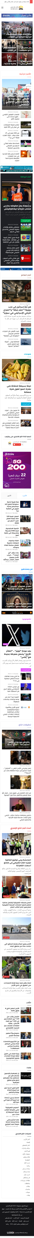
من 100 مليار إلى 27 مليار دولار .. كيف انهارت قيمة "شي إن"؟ (11, 135)
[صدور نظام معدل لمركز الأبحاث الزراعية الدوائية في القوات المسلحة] (17, 30)
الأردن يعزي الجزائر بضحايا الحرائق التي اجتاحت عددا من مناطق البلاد (17, 945)
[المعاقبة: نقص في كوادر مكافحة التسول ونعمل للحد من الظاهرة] (9, 46)
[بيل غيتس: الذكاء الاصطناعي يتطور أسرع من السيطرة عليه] (26, 686)
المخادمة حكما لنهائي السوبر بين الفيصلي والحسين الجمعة (11, 145)
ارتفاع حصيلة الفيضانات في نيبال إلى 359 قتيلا (11, 126)
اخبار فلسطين (26, 1145)
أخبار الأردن (27, 1139)
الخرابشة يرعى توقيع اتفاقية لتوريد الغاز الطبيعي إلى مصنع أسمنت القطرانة (17, 862)
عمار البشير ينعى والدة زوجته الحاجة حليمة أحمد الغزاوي (12, 1122)
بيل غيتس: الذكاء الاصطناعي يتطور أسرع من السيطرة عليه (11, 689)
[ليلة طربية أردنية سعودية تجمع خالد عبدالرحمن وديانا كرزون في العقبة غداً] (25, 504)
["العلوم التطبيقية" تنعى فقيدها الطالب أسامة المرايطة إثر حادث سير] (26, 1109)
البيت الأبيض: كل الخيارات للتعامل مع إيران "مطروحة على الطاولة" (10, 333)
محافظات (27, 1183)
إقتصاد (28, 1142)
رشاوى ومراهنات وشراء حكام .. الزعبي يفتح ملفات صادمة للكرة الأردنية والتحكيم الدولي (18, 817)
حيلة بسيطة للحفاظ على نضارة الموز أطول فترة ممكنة (19, 389)
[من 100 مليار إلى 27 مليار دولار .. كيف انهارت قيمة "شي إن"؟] (26, 133)
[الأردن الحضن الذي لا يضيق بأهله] (26, 1010)
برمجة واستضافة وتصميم (21, 1232)
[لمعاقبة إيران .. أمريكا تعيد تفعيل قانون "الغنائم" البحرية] (26, 341)
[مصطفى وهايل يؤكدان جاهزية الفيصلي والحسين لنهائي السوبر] (26, 227)
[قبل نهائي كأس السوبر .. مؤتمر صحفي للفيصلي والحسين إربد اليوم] (26, 258)
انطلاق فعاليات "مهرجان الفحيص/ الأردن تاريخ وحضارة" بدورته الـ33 (19, 588)
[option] (17, 43)
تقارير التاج (8, 1221)
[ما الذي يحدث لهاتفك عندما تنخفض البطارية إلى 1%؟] (26, 676)
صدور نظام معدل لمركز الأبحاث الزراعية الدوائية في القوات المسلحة (19, 36)
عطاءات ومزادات (25, 1180)
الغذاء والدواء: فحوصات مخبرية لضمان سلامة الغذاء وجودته (11, 544)
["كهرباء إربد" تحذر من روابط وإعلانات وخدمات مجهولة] (26, 697)
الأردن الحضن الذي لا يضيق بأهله (12, 1009)
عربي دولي (27, 1174)
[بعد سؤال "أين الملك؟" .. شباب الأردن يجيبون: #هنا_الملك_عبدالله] (25, 555)
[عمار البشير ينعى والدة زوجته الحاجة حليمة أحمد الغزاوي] (26, 1122)
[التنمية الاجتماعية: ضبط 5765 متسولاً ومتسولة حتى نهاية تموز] (25, 530)
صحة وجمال (26, 1171)
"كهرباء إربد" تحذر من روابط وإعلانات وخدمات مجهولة (11, 699)
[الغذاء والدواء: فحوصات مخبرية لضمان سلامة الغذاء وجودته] (25, 543)
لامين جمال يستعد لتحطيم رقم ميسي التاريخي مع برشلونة (12, 250)
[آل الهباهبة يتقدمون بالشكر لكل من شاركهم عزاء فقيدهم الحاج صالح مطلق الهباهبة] (26, 1075)
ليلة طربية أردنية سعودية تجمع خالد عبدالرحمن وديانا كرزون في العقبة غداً (12, 506)
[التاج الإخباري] (17, 7)
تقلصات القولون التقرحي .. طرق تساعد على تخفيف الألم (10, 116)
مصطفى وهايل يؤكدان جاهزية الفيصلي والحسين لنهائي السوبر (10, 229)
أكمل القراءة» (26, 325)
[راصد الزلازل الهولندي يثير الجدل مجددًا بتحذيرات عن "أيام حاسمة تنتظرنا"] (26, 423)
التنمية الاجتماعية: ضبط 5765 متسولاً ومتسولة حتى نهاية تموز (11, 532)
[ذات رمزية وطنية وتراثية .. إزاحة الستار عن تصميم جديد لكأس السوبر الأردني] (9, 59)
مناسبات (27, 1189)
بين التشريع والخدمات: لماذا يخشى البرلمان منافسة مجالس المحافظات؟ (11, 1045)
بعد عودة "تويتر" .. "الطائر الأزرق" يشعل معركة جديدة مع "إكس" (17, 654)
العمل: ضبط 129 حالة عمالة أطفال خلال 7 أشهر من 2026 (12, 520)
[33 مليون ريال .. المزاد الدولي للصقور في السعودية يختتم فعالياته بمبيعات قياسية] (26, 410)
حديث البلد (27, 1163)
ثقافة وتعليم (26, 1157)
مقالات (28, 1186)
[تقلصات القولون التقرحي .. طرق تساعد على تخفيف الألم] (26, 114)
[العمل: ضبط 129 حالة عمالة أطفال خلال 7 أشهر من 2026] (25, 518)
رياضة (28, 1166)
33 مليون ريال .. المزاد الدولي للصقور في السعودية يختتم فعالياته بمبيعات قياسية (10, 414)
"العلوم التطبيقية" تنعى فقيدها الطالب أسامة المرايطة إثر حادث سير (11, 1111)
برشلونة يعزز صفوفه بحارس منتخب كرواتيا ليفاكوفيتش (17, 207)
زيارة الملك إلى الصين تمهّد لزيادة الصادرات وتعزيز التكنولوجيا (11, 1056)
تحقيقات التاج (26, 1154)
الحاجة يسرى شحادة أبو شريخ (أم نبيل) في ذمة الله (11, 1100)
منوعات (28, 1192)
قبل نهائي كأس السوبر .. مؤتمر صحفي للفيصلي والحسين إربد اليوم (10, 260)
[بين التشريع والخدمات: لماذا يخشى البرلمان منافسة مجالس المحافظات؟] (26, 1043)
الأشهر (9, 495)
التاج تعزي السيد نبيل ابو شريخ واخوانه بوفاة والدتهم (11, 1090)
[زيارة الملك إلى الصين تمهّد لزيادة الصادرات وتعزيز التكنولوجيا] (26, 1056)
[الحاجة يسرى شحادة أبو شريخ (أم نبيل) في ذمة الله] (26, 1100)
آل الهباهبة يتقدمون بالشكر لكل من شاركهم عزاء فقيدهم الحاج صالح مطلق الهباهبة (11, 1078)
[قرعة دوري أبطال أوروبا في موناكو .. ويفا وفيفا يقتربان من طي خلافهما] (26, 237)
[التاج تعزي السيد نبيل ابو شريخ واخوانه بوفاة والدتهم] (26, 1090)
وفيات (28, 1195)
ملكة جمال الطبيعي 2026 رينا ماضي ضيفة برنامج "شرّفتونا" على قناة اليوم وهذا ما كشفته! (18, 606)
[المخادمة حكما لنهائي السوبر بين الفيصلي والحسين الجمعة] (26, 143)
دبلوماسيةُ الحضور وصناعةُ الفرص (12, 1034)
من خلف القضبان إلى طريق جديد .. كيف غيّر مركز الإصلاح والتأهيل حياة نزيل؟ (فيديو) (16, 794)
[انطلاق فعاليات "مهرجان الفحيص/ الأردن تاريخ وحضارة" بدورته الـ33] (17, 582)
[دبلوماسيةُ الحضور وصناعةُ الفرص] (26, 1035)
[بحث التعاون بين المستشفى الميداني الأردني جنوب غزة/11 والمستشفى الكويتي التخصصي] (16, 94)
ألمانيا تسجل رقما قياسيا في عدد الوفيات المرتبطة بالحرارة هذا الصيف (10, 157)
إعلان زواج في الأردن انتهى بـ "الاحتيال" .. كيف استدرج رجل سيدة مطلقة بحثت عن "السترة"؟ (17, 770)
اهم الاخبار (27, 1151)
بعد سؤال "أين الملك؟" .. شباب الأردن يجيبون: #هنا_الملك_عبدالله (11, 556)
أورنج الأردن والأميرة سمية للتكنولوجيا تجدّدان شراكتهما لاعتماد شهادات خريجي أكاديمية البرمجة (11, 712)
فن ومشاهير (26, 1177)
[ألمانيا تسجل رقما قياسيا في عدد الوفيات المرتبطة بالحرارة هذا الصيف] (26, 153)
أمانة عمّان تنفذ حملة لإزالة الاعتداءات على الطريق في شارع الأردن (17, 984)
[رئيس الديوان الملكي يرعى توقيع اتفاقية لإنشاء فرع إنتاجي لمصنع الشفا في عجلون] (25, 59)
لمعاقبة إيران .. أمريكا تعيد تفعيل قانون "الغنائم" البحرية (12, 344)
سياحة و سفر (26, 1168)
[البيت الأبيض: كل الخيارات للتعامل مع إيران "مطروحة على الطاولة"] (26, 331)
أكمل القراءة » (26, 220)
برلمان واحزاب (26, 1148)
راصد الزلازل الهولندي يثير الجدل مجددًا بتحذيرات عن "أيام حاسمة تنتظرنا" (10, 425)
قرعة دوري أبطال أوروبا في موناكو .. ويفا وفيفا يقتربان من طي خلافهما (10, 240)
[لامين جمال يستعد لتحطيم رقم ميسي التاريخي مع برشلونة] (26, 247)
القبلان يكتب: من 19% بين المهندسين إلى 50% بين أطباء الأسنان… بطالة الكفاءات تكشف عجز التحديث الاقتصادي (11, 1022)
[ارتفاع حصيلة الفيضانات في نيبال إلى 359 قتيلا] (26, 124)
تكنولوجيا (27, 1160)
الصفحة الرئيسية (24, 1218)
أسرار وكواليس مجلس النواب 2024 (19, 1224)
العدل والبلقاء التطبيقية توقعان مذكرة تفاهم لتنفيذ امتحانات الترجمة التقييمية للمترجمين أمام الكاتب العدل (16, 905)
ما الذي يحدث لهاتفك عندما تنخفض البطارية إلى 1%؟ (11, 678)
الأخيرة (25, 495)
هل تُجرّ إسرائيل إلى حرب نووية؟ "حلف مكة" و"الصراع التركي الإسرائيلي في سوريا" (17, 310)
